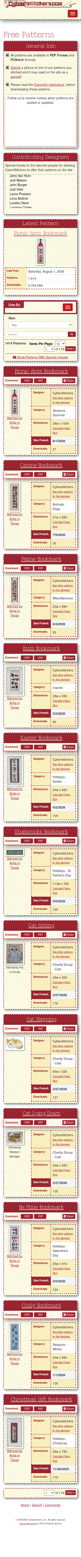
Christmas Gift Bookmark (41, 1399)
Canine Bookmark (41, 465)
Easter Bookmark (41, 738)
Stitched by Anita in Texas (14, 422)
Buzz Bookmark (41, 648)
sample (16, 76)
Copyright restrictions (49, 84)
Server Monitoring (28, 1523)
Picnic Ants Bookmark (40, 233)
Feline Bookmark (41, 559)
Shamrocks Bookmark (41, 832)
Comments (52, 1505)
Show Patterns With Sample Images (42, 357)
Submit (15, 67)
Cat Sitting (41, 925)
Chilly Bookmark (41, 1305)
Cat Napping (41, 1019)
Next (70, 348)
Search (37, 1505)
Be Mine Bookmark (41, 1207)
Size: (12, 318)
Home (25, 1505)
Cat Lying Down (41, 1113)
